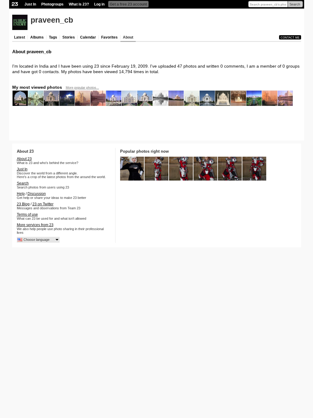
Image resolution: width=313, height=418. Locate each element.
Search (294, 4)
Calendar (88, 37)
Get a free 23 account (128, 4)
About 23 (24, 159)
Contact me (290, 37)
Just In (30, 4)
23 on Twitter (42, 204)
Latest (19, 37)
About (128, 37)
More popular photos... (82, 87)
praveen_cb (52, 20)
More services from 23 (35, 225)
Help (21, 194)
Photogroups (52, 4)
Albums (37, 37)
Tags (53, 37)
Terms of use (27, 214)
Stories (68, 37)
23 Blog (23, 204)
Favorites (109, 37)
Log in (99, 4)
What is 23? (79, 4)
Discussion (37, 194)
